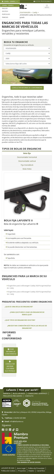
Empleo (31, 471)
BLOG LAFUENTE (19, 393)
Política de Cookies (8, 471)
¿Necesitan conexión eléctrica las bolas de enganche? (27, 326)
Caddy (34, 12)
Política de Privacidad (36, 468)
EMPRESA (6, 393)
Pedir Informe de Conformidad (10, 351)
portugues (6, 14)
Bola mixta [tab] (27, 169)
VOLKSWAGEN (24, 12)
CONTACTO (29, 396)
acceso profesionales (43, 1)
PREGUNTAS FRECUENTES (12, 396)
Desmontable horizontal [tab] (27, 157)
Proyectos (22, 471)
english (5, 8)
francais (5, 17)
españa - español (9, 1)
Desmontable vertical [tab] (27, 161)
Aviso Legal (21, 468)
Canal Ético (41, 471)
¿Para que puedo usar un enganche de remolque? (27, 313)
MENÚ (47, 7)
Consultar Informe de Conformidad (27, 88)
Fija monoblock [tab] (27, 165)
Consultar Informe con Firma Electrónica (10, 367)
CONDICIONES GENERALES (37, 393)
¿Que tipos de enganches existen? (20, 320)
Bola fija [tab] (27, 153)
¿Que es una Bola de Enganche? (19, 306)
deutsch (5, 11)
